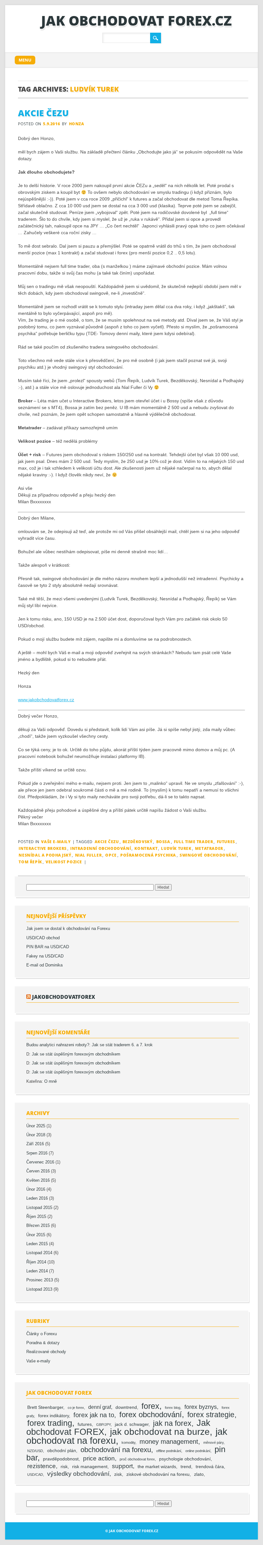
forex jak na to (93, 1414)
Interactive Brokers (42, 848)
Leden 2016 (37, 1198)
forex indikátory (53, 1415)
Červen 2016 (38, 1171)
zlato (199, 1474)
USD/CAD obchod (43, 938)
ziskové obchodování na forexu (158, 1474)
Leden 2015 (37, 1244)
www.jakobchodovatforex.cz (46, 699)
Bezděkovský (138, 841)
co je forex (76, 1407)
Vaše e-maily (56, 841)
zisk (118, 1474)
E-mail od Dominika (44, 965)
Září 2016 (35, 1144)
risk (64, 1466)
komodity (128, 1442)
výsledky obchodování (78, 1473)
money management (169, 1441)
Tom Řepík (30, 862)
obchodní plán (61, 1450)
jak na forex (172, 1423)
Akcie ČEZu (43, 113)
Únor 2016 (35, 1189)
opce (110, 855)
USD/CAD (35, 1474)
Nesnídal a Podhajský (45, 855)
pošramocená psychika (148, 855)
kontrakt (145, 848)
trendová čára (210, 1466)
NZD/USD (35, 1451)
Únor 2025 (35, 1126)
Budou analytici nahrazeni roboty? (57, 1045)
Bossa (163, 841)
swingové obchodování (208, 855)
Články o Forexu (41, 1334)
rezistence (41, 1466)
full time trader (193, 841)
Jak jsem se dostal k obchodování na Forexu (68, 928)
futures (226, 841)
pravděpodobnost (61, 1459)
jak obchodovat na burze (160, 1432)
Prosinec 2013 (39, 1280)
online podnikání (197, 1451)
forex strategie (210, 1414)
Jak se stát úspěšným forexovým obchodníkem (76, 1054)
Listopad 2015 (39, 1207)
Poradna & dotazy (43, 1343)
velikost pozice (64, 862)
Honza (76, 124)
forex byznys (200, 1407)
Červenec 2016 (40, 1162)
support (122, 1466)
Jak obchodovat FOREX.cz (136, 20)
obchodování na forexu (116, 1450)
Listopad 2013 (39, 1289)
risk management (89, 1466)
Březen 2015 (38, 1225)
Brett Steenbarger (45, 1407)
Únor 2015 (35, 1235)
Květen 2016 (38, 1180)
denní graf (99, 1407)
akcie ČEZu (107, 841)
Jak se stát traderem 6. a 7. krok (122, 1045)
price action (99, 1458)
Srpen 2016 (36, 1153)
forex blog (172, 1407)
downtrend (126, 1407)
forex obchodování (150, 1414)
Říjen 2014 (36, 1262)
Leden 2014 (37, 1271)
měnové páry (213, 1442)
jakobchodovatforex (63, 996)
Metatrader (209, 848)
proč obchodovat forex (137, 1459)
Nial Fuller (88, 855)
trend (186, 1466)
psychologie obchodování (185, 1459)
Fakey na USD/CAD (45, 956)
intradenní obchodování (100, 848)
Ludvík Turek (176, 848)
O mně (50, 1081)
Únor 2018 (35, 1135)
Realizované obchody (46, 1352)
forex (150, 1405)
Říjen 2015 (36, 1216)
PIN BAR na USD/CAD (47, 947)
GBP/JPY (103, 1424)
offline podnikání (168, 1451)
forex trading (49, 1423)
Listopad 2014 (39, 1253)
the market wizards (157, 1466)
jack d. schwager (131, 1424)
